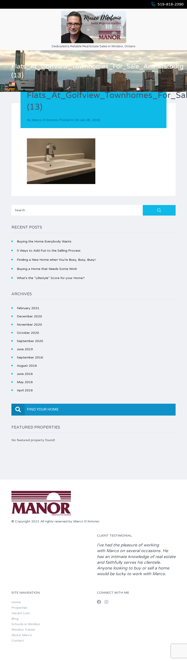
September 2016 (30, 357)
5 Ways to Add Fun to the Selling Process (49, 251)
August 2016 (27, 366)
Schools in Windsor (25, 624)
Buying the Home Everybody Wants (44, 241)
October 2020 (28, 333)
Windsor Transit (23, 630)
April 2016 (25, 390)
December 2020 (29, 316)
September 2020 (30, 341)
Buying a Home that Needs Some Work (47, 269)
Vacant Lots (20, 613)
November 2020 (29, 325)
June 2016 (25, 374)
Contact (17, 641)
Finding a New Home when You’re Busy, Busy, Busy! (56, 260)
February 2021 (28, 308)
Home (16, 602)
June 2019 (25, 349)
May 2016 (25, 382)
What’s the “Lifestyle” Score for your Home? (51, 278)
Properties (19, 608)
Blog (14, 619)
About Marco (21, 635)
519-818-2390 (171, 4)
